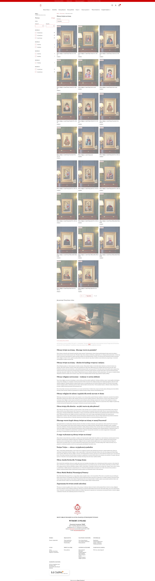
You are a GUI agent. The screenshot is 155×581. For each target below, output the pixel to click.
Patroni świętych (82, 557)
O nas (50, 550)
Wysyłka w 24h (52, 565)
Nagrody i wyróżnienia (53, 552)
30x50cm (39, 47)
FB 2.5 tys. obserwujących (98, 550)
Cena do (47, 23)
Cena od (36, 23)
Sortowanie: (59, 18)
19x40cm (39, 63)
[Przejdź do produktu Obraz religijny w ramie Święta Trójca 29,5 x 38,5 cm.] (88, 39)
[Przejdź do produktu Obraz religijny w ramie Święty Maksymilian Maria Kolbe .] (88, 240)
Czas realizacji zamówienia (84, 541)
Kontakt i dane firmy (53, 551)
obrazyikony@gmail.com (79, 530)
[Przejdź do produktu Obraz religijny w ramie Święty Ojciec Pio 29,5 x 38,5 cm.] (67, 274)
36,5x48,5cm (39, 35)
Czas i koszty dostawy (83, 540)
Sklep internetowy (77, 580)
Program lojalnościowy (98, 541)
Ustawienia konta (67, 541)
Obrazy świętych (82, 554)
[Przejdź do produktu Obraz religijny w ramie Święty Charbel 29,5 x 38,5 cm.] (67, 106)
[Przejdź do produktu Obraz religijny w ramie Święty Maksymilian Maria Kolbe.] (110, 206)
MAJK (58, 13)
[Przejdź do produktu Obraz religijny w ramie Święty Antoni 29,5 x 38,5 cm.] (67, 72)
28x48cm (39, 56)
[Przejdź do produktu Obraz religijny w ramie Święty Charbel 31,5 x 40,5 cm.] (88, 106)
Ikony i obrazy (62, 13)
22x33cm (39, 53)
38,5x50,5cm (39, 72)
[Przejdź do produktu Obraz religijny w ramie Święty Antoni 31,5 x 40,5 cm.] (110, 39)
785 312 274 (71, 529)
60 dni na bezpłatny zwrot (54, 564)
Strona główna (67, 550)
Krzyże (80, 556)
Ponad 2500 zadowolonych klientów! (54, 567)
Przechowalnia (67, 542)
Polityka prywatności (97, 544)
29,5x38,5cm (39, 32)
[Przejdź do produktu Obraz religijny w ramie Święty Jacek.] (88, 140)
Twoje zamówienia (68, 540)
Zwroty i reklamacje (97, 542)
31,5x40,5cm (39, 69)
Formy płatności (82, 542)
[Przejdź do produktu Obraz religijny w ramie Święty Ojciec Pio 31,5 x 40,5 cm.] (88, 274)
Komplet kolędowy (82, 552)
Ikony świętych (82, 550)
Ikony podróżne (82, 553)
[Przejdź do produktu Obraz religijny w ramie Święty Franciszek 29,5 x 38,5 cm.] (67, 140)
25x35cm (39, 44)
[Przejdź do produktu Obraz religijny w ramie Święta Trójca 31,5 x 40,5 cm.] (67, 39)
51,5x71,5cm (39, 38)
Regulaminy (95, 540)
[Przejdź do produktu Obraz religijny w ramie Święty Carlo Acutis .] (110, 72)
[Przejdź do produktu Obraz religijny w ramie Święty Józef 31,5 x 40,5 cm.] (110, 140)
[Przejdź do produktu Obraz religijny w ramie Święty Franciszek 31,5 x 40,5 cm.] (110, 106)
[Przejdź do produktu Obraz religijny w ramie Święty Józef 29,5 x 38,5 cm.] (110, 174)
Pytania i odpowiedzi (53, 540)
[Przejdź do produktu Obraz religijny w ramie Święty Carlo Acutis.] (88, 72)
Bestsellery (81, 551)
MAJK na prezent (82, 558)
